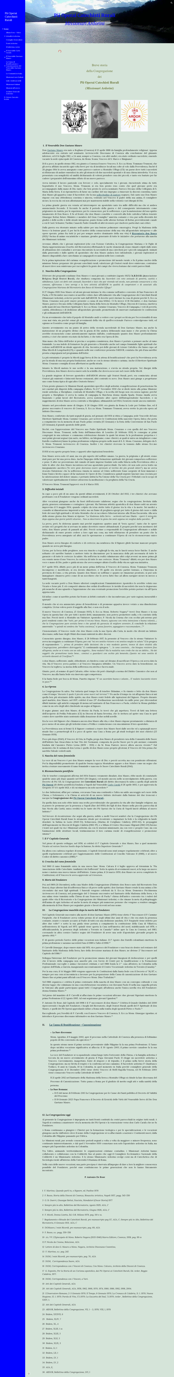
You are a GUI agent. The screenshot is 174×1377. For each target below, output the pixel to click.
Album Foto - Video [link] (13, 33)
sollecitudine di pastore (109, 194)
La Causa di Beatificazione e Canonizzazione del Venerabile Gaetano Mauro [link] (13, 66)
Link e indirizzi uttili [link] (13, 81)
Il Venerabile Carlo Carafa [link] (13, 52)
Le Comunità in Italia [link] (14, 74)
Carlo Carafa (114, 784)
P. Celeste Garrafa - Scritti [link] (11, 98)
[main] (84, 21)
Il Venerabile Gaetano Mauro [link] (14, 57)
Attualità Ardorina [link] (13, 36)
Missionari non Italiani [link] (14, 77)
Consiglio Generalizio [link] (14, 40)
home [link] (6, 29)
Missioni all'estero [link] (13, 88)
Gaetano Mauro (55, 150)
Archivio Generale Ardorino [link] (13, 93)
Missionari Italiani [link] (13, 84)
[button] (171, 2)
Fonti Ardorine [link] (12, 43)
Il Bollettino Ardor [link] (13, 47)
